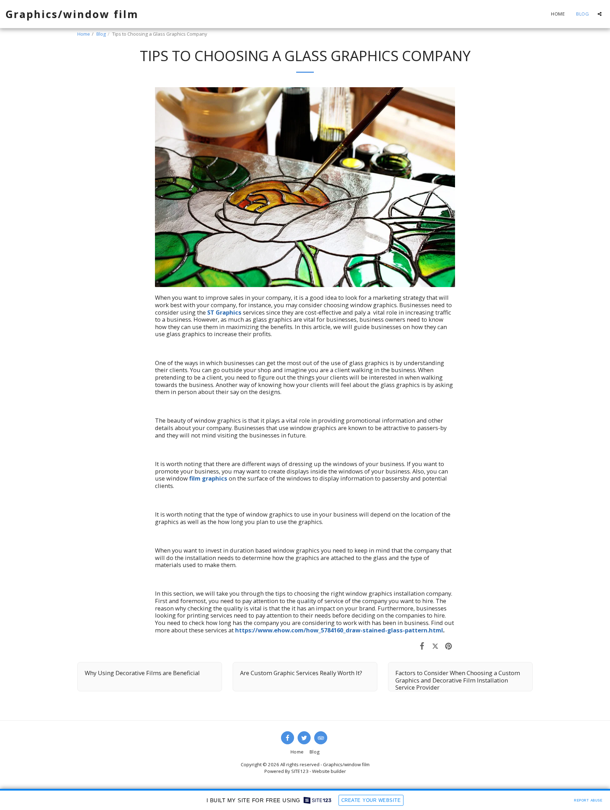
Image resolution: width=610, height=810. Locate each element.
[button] (599, 14)
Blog (101, 34)
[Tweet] (435, 645)
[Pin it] (448, 645)
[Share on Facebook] (422, 645)
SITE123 (300, 771)
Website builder (329, 771)
